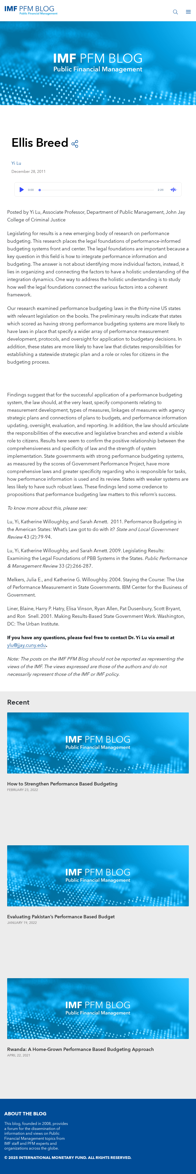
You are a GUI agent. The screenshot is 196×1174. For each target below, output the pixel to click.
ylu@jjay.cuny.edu (26, 645)
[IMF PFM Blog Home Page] (31, 10)
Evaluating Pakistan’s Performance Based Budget (61, 917)
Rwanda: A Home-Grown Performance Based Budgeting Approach (80, 1049)
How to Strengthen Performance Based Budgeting (62, 784)
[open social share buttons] (74, 143)
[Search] (175, 11)
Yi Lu (16, 163)
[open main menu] (188, 11)
